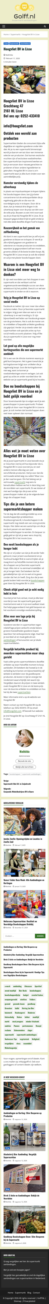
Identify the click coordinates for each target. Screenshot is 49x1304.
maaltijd (36, 1017)
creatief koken (37, 995)
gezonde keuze (19, 1003)
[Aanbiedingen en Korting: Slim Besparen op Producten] (24, 1096)
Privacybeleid (29, 1301)
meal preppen (17, 1021)
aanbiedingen (10, 640)
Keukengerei (20, 1012)
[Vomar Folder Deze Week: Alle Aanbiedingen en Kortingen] (24, 863)
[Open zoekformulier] (45, 26)
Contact (36, 1292)
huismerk (8, 1012)
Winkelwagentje (11, 1047)
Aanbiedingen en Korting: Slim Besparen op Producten (23, 1114)
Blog (7, 1107)
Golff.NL (41, 1298)
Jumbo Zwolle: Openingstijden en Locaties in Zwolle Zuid (23, 840)
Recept (38, 1025)
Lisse (6, 43)
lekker (27, 1017)
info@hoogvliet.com (18, 125)
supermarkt (20, 482)
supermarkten (24, 692)
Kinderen (31, 1012)
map (19, 1301)
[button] (3, 26)
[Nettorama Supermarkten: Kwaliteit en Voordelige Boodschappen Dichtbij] (24, 904)
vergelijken (9, 1043)
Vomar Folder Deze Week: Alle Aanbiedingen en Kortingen (24, 881)
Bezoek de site (24, 761)
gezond (7, 1003)
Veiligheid (35, 1039)
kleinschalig (9, 1017)
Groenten (8, 1008)
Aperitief (38, 986)
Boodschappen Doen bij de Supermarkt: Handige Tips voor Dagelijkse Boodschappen (24, 974)
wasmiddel (27, 1043)
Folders (32, 999)
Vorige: (17, 782)
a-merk (7, 986)
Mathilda (9, 55)
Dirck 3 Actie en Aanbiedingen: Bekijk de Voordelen (23, 959)
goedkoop (31, 1003)
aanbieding (17, 986)
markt (7, 1021)
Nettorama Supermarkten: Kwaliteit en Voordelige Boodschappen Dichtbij (20, 923)
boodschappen (37, 580)
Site (15, 1301)
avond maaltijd (10, 990)
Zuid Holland (25, 43)
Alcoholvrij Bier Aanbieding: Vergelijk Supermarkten (24, 954)
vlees (18, 1043)
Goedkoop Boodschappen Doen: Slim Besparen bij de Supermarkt (24, 1238)
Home (10, 1292)
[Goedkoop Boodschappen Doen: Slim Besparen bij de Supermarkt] (24, 1220)
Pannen (16, 1025)
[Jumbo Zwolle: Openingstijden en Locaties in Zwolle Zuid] (24, 822)
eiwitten (23, 999)
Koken (19, 1017)
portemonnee (27, 1025)
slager (30, 1030)
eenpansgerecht (11, 999)
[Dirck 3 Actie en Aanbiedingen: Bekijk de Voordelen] (24, 1178)
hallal (17, 1008)
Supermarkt (14, 43)
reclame (8, 1030)
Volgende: (19, 790)
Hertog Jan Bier (28, 1008)
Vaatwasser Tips (11, 1039)
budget (26, 995)
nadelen (8, 1025)
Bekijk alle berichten (24, 767)
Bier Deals (23, 990)
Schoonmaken (19, 1030)
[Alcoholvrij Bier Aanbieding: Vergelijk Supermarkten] (24, 1137)
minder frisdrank (32, 1021)
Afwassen (28, 986)
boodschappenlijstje (12, 995)
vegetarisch (24, 1039)
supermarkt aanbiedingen (31, 774)
